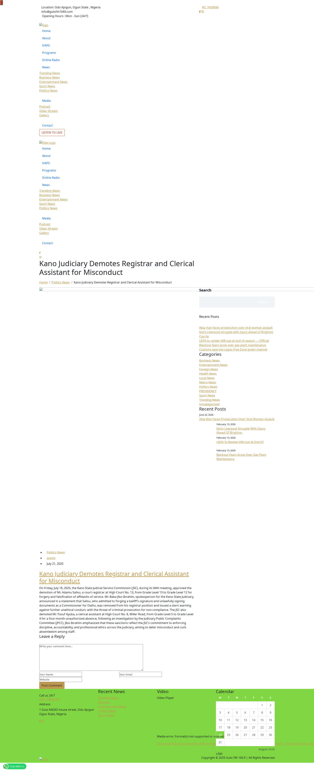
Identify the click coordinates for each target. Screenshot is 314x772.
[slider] (160, 757)
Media (46, 101)
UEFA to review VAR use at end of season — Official (234, 341)
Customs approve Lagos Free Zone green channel (233, 349)
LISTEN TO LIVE (52, 133)
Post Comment (52, 685)
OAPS (46, 45)
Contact (47, 125)
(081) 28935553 (49, 699)
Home (46, 31)
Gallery (44, 115)
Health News (208, 374)
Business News (49, 77)
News (46, 67)
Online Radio (51, 60)
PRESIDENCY (207, 391)
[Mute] (157, 766)
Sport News (47, 86)
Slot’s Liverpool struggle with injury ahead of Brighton (240, 431)
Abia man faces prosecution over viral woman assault (236, 328)
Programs (49, 53)
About (46, 38)
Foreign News (208, 369)
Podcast (44, 107)
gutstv (51, 558)
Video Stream (48, 111)
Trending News (49, 73)
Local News (207, 378)
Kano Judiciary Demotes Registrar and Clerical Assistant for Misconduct (114, 577)
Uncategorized (209, 404)
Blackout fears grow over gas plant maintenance (232, 345)
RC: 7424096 (210, 7)
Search (205, 290)
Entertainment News (53, 82)
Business (104, 702)
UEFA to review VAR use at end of (240, 442)
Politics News (48, 91)
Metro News (207, 382)
